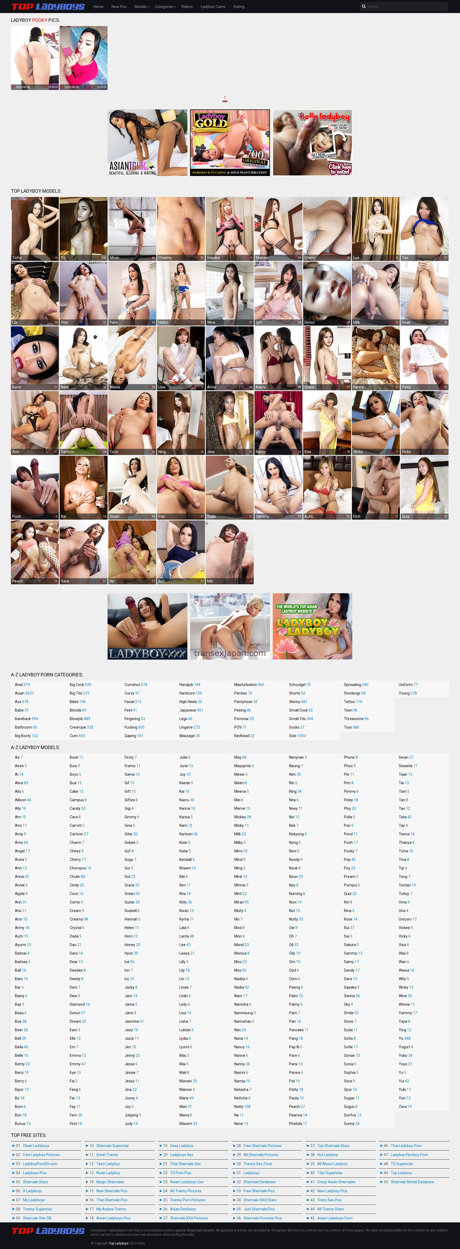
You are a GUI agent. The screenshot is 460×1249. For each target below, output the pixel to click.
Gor (129, 868)
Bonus (23, 1123)
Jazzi (132, 1038)
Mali (184, 1072)
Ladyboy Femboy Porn (409, 1155)
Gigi (129, 808)
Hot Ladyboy (327, 1155)
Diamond (80, 1004)
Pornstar (244, 719)
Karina (187, 808)
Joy (129, 1106)
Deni (75, 987)
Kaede (186, 783)
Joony (131, 1098)
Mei (238, 800)
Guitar (132, 902)
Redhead (244, 736)
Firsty (131, 757)
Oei (293, 928)
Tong (404, 876)
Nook (295, 868)
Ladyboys (252, 1173)
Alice (21, 783)
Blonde (78, 710)
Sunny (352, 1123)
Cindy (77, 885)
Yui (404, 1081)
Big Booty (26, 736)
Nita (294, 800)
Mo (238, 919)
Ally (20, 808)
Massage (189, 736)
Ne (239, 1115)
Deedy (76, 979)
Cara (75, 817)
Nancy (242, 1047)
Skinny (298, 702)
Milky (240, 842)
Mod (239, 928)
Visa (404, 945)
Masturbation (249, 685)
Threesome (356, 719)
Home (98, 7)
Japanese (191, 710)
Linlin (185, 996)
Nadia (241, 987)
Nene (241, 1123)
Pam (294, 1013)
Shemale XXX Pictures (189, 1218)
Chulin (77, 876)
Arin (21, 902)
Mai (183, 1064)
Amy (21, 842)
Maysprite (244, 766)
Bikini (78, 702)
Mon (239, 936)
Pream (351, 876)
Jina (131, 1089)
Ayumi (23, 945)
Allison (23, 800)
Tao (404, 808)
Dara (76, 953)
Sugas (352, 1098)
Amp (20, 834)
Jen (130, 1047)
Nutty (296, 919)
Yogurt (406, 1047)
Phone (351, 757)
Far (75, 1098)
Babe (22, 710)
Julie (184, 757)
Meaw (241, 774)
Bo (19, 1098)
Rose (351, 919)
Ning (295, 791)
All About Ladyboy (332, 1164)
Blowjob (80, 719)
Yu (402, 1072)
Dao (75, 945)
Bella (21, 1047)
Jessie (131, 1072)
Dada (75, 936)
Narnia (242, 1081)
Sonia (350, 1064)
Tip (403, 868)
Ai (19, 774)
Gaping (134, 736)
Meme (242, 808)
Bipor (22, 1089)
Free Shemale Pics (259, 1191)
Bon (21, 1115)
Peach (297, 1106)
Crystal (77, 928)
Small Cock (301, 710)
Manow (187, 1089)
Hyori (131, 953)
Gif (129, 783)
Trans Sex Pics (329, 1200)
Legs (185, 719)
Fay (75, 1106)
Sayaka (351, 987)
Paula (296, 1098)
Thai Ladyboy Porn (406, 1146)
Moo (240, 962)
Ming (239, 868)
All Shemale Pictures (261, 1155)
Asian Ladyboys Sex (187, 1182)
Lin (184, 979)
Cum (77, 736)
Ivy (129, 979)
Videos (187, 7)
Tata (405, 817)
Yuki (405, 1089)
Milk (240, 834)
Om (294, 962)
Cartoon (79, 834)
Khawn (187, 868)
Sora (349, 1081)
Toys (351, 727)
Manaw (188, 1081)
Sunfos (352, 1115)
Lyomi (185, 1047)
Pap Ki (295, 1047)
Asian (24, 693)
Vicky (404, 936)
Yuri (404, 1098)
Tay (403, 825)
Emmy (78, 1064)
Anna (22, 876)
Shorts (297, 693)
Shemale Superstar (112, 1146)
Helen (132, 928)
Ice (129, 962)
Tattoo (353, 702)
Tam (404, 791)
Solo (297, 736)
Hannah (133, 919)
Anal (22, 685)
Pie (349, 774)
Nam (240, 996)
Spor (350, 1089)
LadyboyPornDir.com (40, 1164)
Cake (76, 791)
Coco (76, 893)
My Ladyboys (34, 1200)
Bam (21, 979)
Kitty (185, 902)
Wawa (406, 970)
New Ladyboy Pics (332, 1191)
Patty (296, 1089)
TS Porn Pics (180, 1173)
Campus (78, 800)
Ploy (350, 808)
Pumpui (352, 885)
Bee (21, 1021)
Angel (22, 851)
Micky (241, 825)
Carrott (77, 825)
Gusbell (132, 911)
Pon (349, 825)
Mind (239, 859)
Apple (21, 893)
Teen (351, 710)
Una (403, 911)
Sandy (352, 970)
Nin (293, 783)
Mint (240, 893)
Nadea (241, 979)
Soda (351, 1030)
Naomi (241, 1072)
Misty (240, 911)
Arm (21, 919)
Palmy (296, 1004)
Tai (404, 783)
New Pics (119, 7)
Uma (404, 902)
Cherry (78, 859)
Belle (21, 1055)
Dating (238, 7)
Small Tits (301, 719)
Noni (294, 851)
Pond (351, 834)
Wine (405, 996)
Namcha (242, 1004)
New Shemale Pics (112, 1191)
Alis (19, 791)
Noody (296, 859)
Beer (21, 1030)
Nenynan (298, 757)
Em (74, 1047)
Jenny (132, 1055)
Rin (348, 902)
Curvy (132, 693)
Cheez (77, 851)
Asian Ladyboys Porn (334, 1218)
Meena (241, 791)
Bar (19, 987)
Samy (351, 962)
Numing (297, 893)
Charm (77, 842)
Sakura (351, 945)
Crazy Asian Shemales (336, 1182)
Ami (21, 825)
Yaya (404, 1021)
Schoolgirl (300, 685)
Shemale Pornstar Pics (263, 1218)
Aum (21, 936)
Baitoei (22, 953)
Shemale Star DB (37, 1218)
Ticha (406, 851)
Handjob (189, 685)
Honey (132, 945)
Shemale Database (260, 1182)
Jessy (132, 1081)
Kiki (183, 876)
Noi (294, 817)
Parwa (296, 1072)
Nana (241, 1038)
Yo (404, 1038)
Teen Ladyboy (108, 1164)
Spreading (356, 685)
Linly (184, 1004)
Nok (293, 825)
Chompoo (80, 868)
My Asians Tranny (111, 1209)
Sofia (350, 1038)
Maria (185, 1115)
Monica (241, 953)
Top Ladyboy (401, 1173)
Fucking (135, 727)
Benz (22, 1072)
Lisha (185, 1021)
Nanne (241, 1055)
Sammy (353, 953)
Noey (296, 808)
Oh (293, 936)
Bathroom (26, 727)
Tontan (407, 885)
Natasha (242, 1089)
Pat (294, 1081)
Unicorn (408, 919)
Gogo (130, 859)
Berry (21, 1081)
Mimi (241, 851)
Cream (77, 911)
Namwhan (244, 1021)
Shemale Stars (35, 1182)
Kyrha (186, 919)
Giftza (131, 800)
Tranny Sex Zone (258, 1164)
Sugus (351, 1106)
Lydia (185, 1038)
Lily (184, 970)
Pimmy (351, 791)
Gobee (131, 842)
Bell (20, 1038)
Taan (405, 774)
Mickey (242, 817)
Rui (349, 928)
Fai (73, 1081)
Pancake (299, 1030)
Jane (130, 1013)
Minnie (241, 885)
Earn (75, 1030)
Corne (76, 902)
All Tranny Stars (330, 1209)
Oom (294, 979)
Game (132, 774)
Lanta (186, 936)
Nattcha (242, 1098)
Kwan (186, 911)
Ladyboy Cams (213, 7)
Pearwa (298, 1115)
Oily (294, 953)
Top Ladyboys (119, 1243)
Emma (78, 1055)
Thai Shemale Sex (185, 1164)
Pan (295, 1021)
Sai (348, 936)
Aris (21, 911)
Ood (294, 970)
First (76, 1123)
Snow (350, 1021)
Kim (185, 885)
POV (240, 727)
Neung (296, 766)
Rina (349, 911)
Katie (185, 851)
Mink (240, 876)
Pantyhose (245, 702)
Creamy (79, 919)
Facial (133, 702)
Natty (242, 1106)
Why (404, 979)
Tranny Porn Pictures (187, 1200)
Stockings (354, 693)
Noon (296, 876)
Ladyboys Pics (35, 1173)
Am (20, 817)
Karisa (186, 817)
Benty (22, 1064)
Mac (184, 1055)
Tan (403, 800)
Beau (21, 1013)
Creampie (81, 727)
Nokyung (298, 834)
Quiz (350, 893)
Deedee (78, 970)
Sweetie (408, 766)
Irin (129, 970)
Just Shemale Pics (259, 1209)
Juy (185, 774)
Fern (76, 1115)
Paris (296, 1064)
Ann (21, 868)
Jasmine (134, 1021)
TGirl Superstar (330, 1173)
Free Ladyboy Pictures (41, 1155)
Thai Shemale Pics (112, 1200)
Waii (404, 953)
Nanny (242, 1064)
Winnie (407, 1004)
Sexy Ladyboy (181, 1146)
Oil (293, 945)
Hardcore (190, 693)
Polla (349, 817)
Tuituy (405, 893)
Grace (132, 885)
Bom (20, 1106)
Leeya (187, 953)
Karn (185, 825)
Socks (296, 727)
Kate (184, 842)
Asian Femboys (183, 1209)
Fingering (135, 719)
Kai (184, 791)
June (186, 766)
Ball (20, 970)
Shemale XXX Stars (260, 1200)
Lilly (183, 962)
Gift (130, 791)
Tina (404, 859)
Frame (133, 766)
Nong (295, 842)
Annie (21, 885)
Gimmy (132, 817)
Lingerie (189, 727)
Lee (185, 945)
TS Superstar (402, 1164)
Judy (131, 1123)
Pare (294, 1055)
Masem (188, 1123)
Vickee (406, 928)
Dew (75, 996)
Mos (240, 970)
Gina (130, 825)
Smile (351, 1013)
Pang (296, 1038)
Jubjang (133, 1115)
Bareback (26, 719)
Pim (349, 783)
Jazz (131, 1030)
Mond (241, 945)
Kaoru (186, 800)
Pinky (351, 800)
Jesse (131, 1064)
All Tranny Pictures (186, 1191)
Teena (406, 834)
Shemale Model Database (412, 1182)
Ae (19, 757)
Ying (405, 1030)
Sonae (352, 1055)
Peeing (242, 710)
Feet (131, 710)
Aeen (21, 766)
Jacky (131, 987)
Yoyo (405, 1064)
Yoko (405, 1055)
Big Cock (80, 685)
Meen (240, 783)
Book (76, 757)
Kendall (187, 859)
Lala (184, 928)
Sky (348, 1004)
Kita (185, 893)
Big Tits (79, 693)
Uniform (408, 685)
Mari (185, 1106)
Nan (240, 1030)
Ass (21, 702)
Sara (350, 979)
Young (408, 693)
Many (186, 1098)
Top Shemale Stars (333, 1146)
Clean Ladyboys (36, 1146)
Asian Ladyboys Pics (113, 1218)
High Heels (190, 702)
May (240, 757)
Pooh (351, 842)
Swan (406, 757)
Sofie (351, 1047)
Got (130, 876)
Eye (75, 1072)
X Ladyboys (32, 1191)
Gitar (131, 834)
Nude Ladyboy (108, 1173)
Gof (129, 851)
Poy (349, 868)
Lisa (185, 1013)
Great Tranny (107, 1155)
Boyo (75, 774)
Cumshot (136, 685)
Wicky (406, 987)
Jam (131, 996)
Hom (131, 936)
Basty (21, 996)
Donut (77, 1013)
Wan (404, 962)
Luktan (186, 1030)
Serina (352, 996)
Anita (21, 859)
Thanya (406, 842)
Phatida (298, 1123)
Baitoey (23, 962)
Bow (75, 766)
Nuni (295, 902)
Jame (131, 1004)
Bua (75, 783)
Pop (350, 859)
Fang (75, 1089)
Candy (77, 808)
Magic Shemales (110, 1182)
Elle (75, 1038)
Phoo (350, 766)
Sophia (351, 1072)
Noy (293, 885)
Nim (295, 774)
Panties (243, 693)
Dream (78, 1021)
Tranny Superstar (37, 1209)
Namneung (245, 1013)
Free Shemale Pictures (263, 1146)
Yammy (408, 1013)
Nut (294, 911)
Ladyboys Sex (181, 1155)
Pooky (350, 851)
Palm (296, 996)
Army (22, 928)
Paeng (296, 987)
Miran (241, 902)
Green (132, 893)
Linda (185, 987)
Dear (76, 962)
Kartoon (188, 834)
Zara (405, 1106)
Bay (19, 1004)
